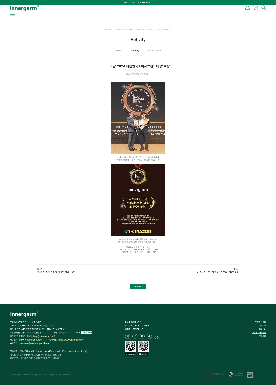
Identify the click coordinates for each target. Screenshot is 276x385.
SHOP (118, 29)
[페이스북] (134, 336)
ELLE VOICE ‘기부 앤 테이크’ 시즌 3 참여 (56, 271)
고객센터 (262, 336)
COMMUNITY (165, 29)
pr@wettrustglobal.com (30, 340)
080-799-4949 (27, 351)
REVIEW (129, 29)
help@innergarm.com (43, 336)
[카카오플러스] (149, 336)
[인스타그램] (127, 336)
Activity (135, 50)
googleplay (130, 358)
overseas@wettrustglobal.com (34, 343)
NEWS (118, 50)
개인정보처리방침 (259, 332)
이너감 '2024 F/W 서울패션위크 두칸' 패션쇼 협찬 (216, 271)
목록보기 (138, 287)
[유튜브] (156, 336)
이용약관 (262, 325)
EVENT (151, 29)
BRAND (108, 29)
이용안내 (262, 329)
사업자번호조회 (87, 333)
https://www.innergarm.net (71, 340)
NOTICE (140, 29)
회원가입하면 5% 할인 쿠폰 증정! (137, 2)
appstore (143, 358)
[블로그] (142, 336)
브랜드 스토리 (260, 322)
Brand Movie (154, 50)
